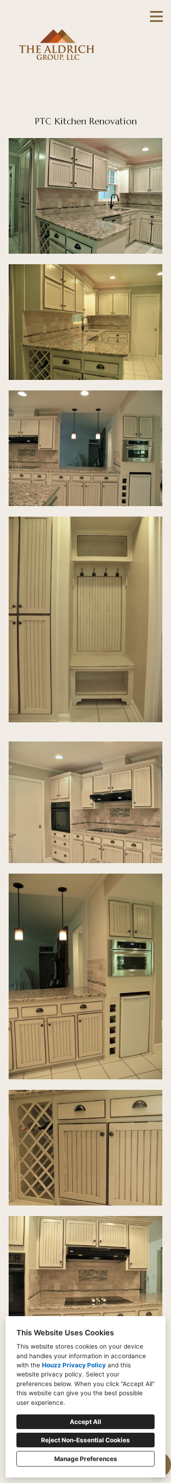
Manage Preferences (85, 1458)
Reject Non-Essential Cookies (85, 1440)
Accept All (85, 1421)
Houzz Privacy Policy (74, 1365)
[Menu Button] (156, 16)
